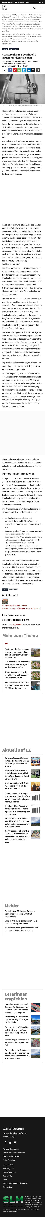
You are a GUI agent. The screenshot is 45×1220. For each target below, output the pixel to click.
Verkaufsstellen (9, 1160)
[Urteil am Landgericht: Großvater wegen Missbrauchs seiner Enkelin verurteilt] (35, 786)
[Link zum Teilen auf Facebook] (10, 70)
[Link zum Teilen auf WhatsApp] (19, 70)
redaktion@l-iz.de (8, 41)
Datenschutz (8, 1187)
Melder (5, 49)
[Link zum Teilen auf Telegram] (24, 70)
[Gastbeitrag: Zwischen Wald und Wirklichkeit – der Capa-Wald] (35, 1042)
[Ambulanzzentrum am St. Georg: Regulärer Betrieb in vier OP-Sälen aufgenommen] (35, 685)
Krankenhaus (13, 589)
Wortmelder (14, 49)
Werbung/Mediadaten (11, 1156)
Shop (27, 2)
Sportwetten (8, 1176)
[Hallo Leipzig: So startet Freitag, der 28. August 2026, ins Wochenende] (35, 1020)
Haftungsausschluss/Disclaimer (15, 1183)
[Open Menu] (41, 8)
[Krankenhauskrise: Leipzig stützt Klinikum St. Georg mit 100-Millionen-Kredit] (35, 675)
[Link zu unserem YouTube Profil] (15, 1142)
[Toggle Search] (35, 8)
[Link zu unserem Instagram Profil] (10, 1142)
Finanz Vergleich (9, 1172)
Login (41, 2)
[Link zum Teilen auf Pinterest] (15, 70)
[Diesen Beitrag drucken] (38, 70)
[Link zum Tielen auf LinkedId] (29, 70)
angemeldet (17, 624)
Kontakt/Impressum (11, 1149)
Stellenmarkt (19, 2)
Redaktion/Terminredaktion (14, 1153)
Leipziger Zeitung (7, 2)
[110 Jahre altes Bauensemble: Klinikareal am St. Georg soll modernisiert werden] (35, 664)
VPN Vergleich (8, 1168)
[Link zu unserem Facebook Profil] (5, 1142)
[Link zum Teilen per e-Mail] (33, 70)
